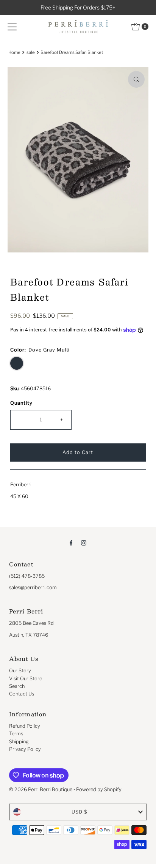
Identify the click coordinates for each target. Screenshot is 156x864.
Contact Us (21, 694)
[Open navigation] (12, 26)
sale (31, 52)
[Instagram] (83, 542)
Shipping (19, 741)
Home (14, 52)
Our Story (20, 670)
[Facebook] (71, 542)
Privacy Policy (25, 749)
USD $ (79, 812)
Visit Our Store (25, 678)
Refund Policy (24, 726)
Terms (16, 733)
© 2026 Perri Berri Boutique (40, 789)
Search (17, 686)
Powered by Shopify (99, 789)
